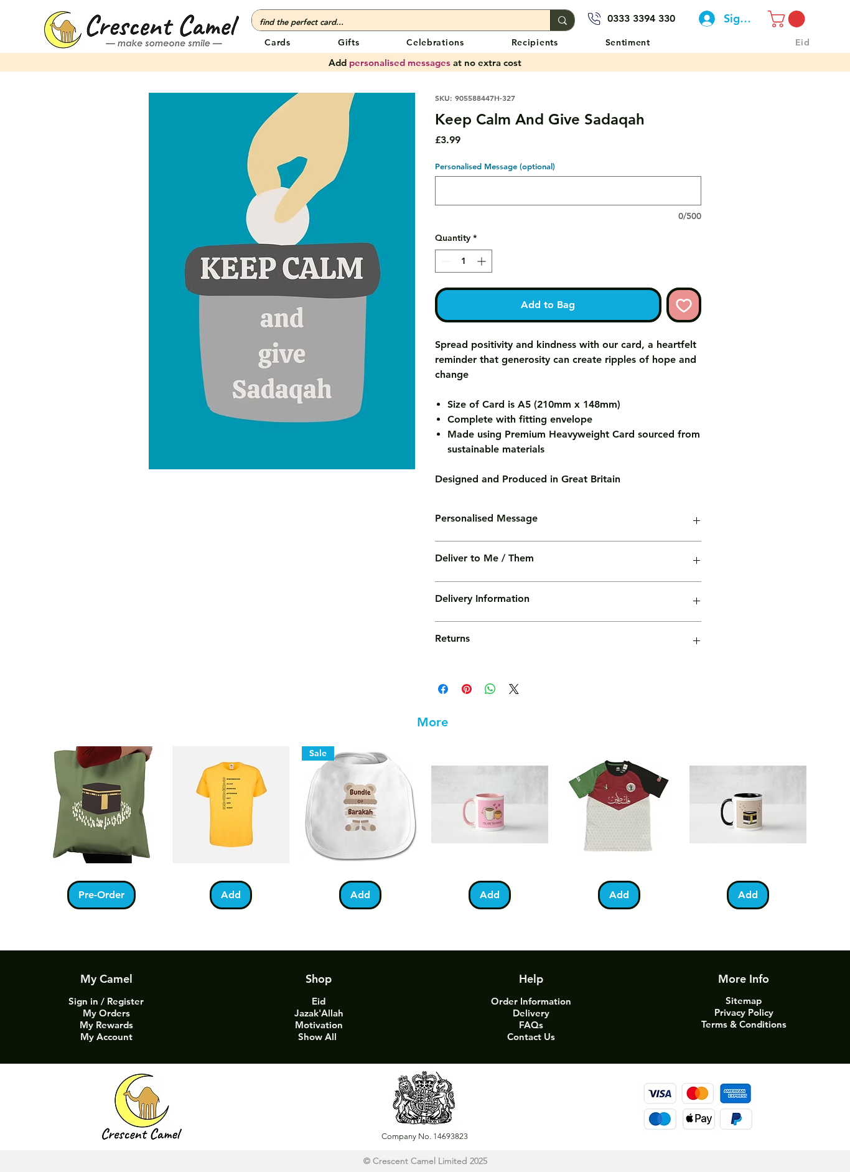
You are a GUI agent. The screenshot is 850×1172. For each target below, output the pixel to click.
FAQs (531, 1025)
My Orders (106, 1013)
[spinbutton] (463, 261)
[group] (424, 828)
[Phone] (594, 18)
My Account (106, 1037)
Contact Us (531, 1037)
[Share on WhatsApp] (490, 689)
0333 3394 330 (641, 18)
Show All (318, 1037)
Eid (318, 1001)
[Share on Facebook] (443, 689)
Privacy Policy (743, 1012)
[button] (435, 42)
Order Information (531, 1001)
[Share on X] (514, 689)
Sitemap (744, 1000)
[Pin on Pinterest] (466, 689)
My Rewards (106, 1025)
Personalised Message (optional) (495, 166)
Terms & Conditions (744, 1024)
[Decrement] (444, 261)
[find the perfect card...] (562, 20)
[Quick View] (101, 804)
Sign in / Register (106, 1001)
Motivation (319, 1025)
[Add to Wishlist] (683, 305)
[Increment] (482, 261)
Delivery (531, 1013)
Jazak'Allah (318, 1013)
